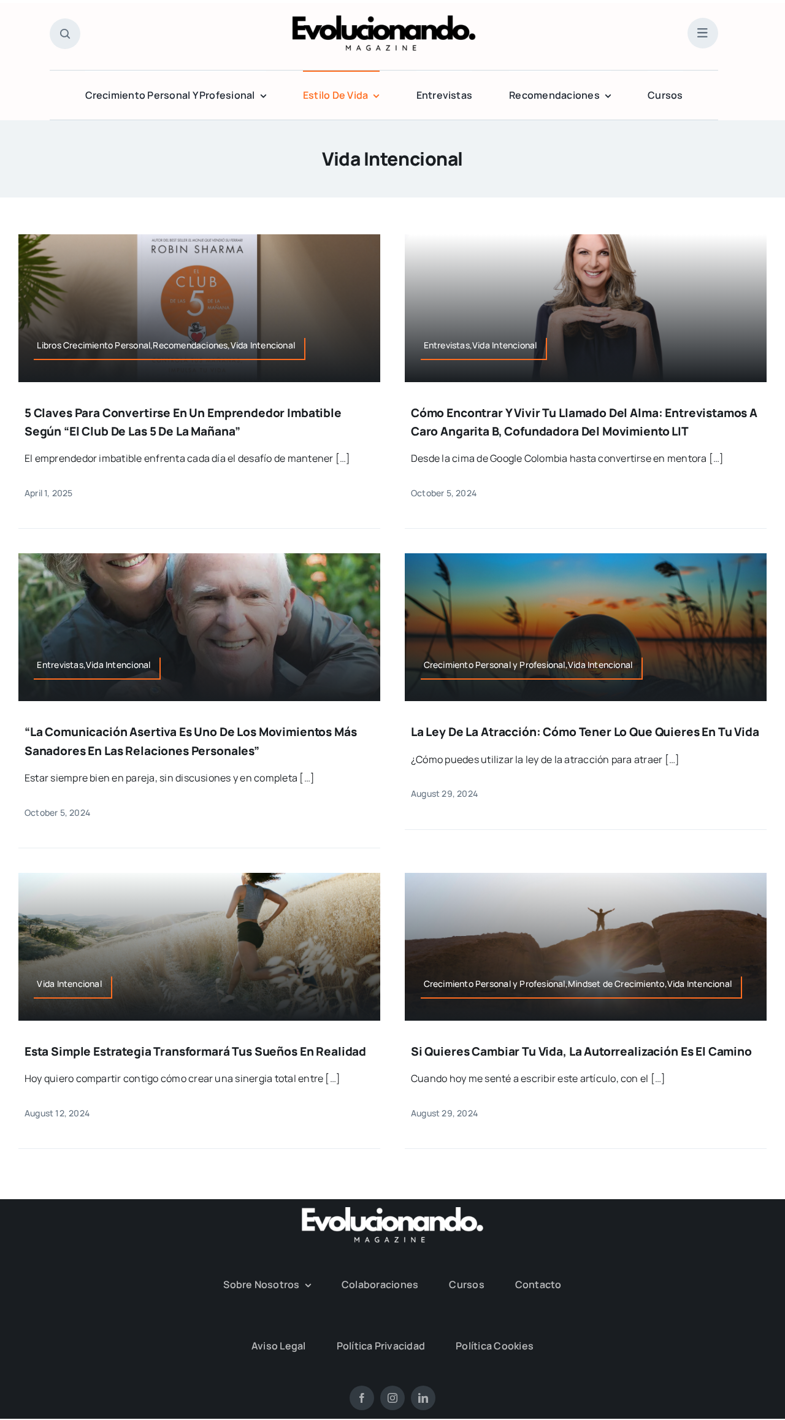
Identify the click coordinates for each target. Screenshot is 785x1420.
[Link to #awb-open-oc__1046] (65, 33)
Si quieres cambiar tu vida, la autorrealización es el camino (581, 1051)
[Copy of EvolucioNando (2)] (384, 20)
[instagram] (392, 1398)
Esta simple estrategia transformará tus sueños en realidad (195, 1051)
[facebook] (362, 1398)
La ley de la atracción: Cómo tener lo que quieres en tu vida (585, 732)
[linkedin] (423, 1398)
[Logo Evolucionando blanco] (392, 1212)
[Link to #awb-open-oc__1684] (702, 33)
